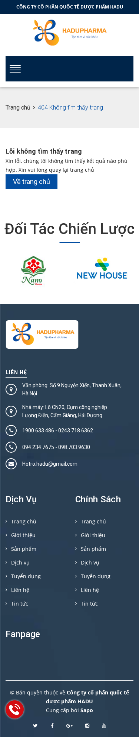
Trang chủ (23, 521)
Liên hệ (16, 372)
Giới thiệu (23, 535)
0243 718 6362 (75, 430)
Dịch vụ (20, 562)
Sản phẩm (23, 548)
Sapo (86, 710)
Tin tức (19, 603)
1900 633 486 (38, 430)
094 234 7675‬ (38, 447)
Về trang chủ (31, 181)
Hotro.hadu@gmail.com (49, 464)
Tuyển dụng (26, 576)
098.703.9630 (74, 447)
